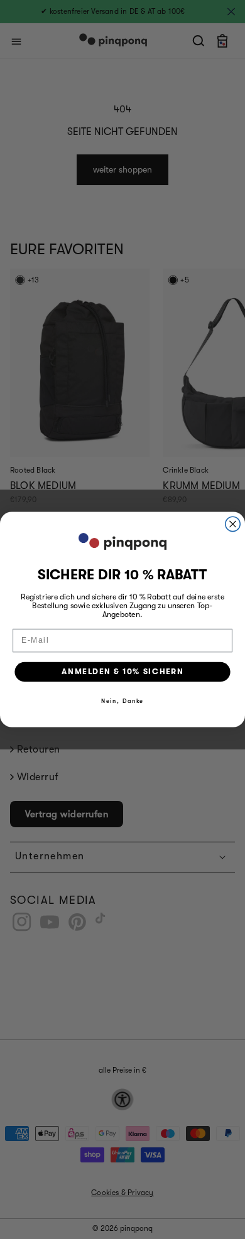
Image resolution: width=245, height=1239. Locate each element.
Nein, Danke (122, 701)
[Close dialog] (233, 524)
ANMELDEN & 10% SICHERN (122, 671)
